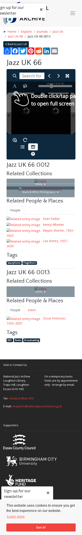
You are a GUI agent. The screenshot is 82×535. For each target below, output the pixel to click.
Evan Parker (51, 219)
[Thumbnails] (33, 146)
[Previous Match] (49, 75)
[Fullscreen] (67, 75)
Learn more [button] (16, 516)
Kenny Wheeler (53, 224)
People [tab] (15, 210)
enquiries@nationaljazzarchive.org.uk (37, 406)
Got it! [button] (41, 527)
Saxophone (14, 263)
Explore (26, 31)
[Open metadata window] (22, 146)
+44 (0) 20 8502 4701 (21, 398)
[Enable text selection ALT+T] (14, 85)
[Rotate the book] (25, 139)
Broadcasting (31, 340)
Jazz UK (57, 31)
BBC (9, 340)
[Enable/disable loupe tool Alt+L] (14, 139)
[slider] (51, 86)
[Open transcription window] (25, 85)
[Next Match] (58, 75)
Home (11, 31)
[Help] (33, 153)
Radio (18, 340)
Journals (42, 31)
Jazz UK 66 (15, 36)
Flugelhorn (29, 263)
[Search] (14, 75)
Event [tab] (32, 310)
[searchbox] (32, 75)
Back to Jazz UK (17, 44)
